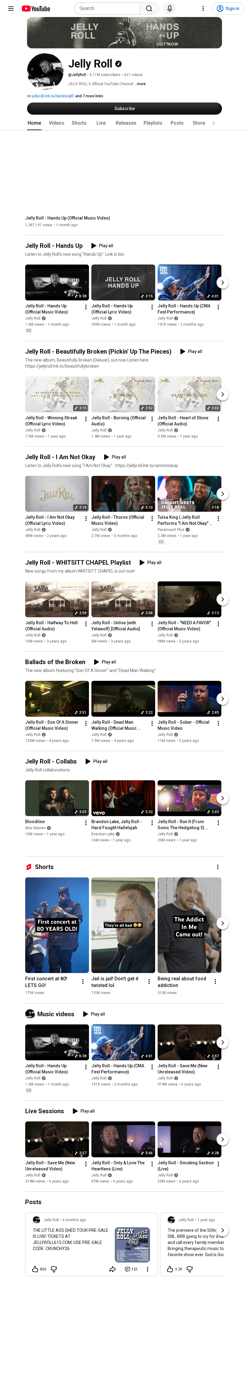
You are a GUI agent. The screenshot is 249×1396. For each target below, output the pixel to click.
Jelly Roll (32, 319)
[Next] (223, 283)
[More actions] (86, 307)
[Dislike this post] (54, 1269)
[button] (213, 123)
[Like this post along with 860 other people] (35, 1269)
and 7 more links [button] (89, 96)
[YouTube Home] (35, 8)
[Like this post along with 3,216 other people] (170, 1269)
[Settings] (203, 8)
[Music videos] (31, 1014)
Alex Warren (35, 828)
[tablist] (124, 123)
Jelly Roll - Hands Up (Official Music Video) (67, 218)
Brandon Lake (102, 834)
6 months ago (74, 1220)
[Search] (149, 8)
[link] (91, 1246)
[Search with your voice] (170, 8)
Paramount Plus (171, 530)
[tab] (34, 123)
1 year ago (206, 1220)
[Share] (113, 1269)
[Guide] (11, 8)
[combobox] (109, 8)
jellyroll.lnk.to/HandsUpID (52, 96)
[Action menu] (148, 1269)
